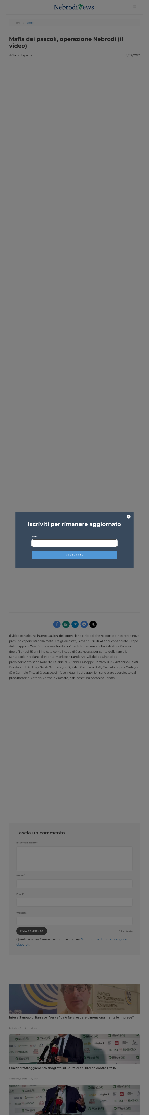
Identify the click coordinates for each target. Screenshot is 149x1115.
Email (35, 536)
